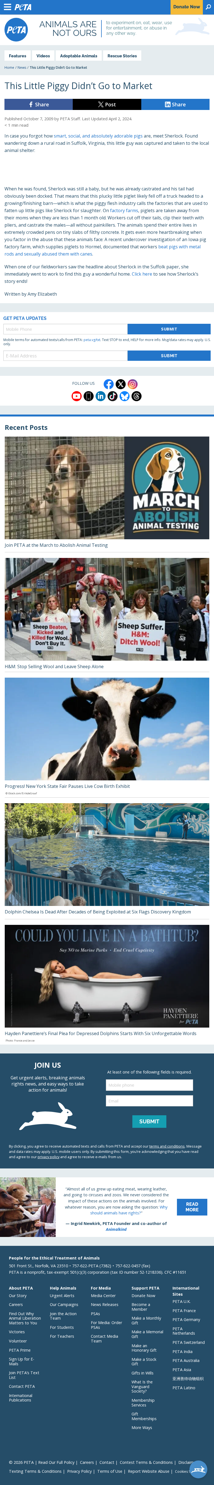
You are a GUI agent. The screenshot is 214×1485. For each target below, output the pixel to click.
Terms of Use (109, 1471)
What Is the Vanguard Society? (142, 1386)
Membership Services (143, 1403)
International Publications (20, 1398)
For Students (62, 1327)
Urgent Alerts (62, 1295)
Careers (16, 1304)
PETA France (184, 1310)
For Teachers (62, 1336)
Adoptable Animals (78, 55)
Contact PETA (22, 1386)
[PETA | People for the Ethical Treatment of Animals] (16, 29)
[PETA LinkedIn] (101, 396)
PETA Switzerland (188, 1342)
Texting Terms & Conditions (35, 1471)
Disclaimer (187, 1462)
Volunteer (18, 1341)
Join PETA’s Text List (24, 1375)
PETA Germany (186, 1319)
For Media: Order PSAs (106, 1325)
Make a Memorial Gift (147, 1334)
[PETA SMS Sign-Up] (89, 396)
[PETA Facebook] (109, 384)
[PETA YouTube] (77, 396)
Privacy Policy (79, 1471)
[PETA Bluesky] (125, 396)
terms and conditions (167, 1146)
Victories (17, 1331)
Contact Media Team (104, 1339)
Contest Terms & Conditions (146, 1462)
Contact (106, 1462)
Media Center (103, 1295)
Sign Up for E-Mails (21, 1361)
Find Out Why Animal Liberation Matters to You (25, 1318)
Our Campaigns (64, 1304)
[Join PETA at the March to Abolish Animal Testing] (107, 494)
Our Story (17, 1295)
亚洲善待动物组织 (188, 1378)
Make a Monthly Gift (146, 1320)
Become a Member (141, 1307)
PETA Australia (186, 1360)
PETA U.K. (181, 1301)
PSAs (95, 1313)
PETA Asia (181, 1369)
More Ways (142, 1427)
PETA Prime (20, 1350)
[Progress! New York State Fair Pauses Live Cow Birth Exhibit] (107, 737)
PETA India (182, 1351)
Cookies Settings (188, 1472)
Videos (43, 55)
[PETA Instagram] (133, 384)
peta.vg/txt (92, 339)
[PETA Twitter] (121, 384)
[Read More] (107, 1207)
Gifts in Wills (143, 1373)
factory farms (124, 210)
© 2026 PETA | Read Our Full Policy (41, 1462)
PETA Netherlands (183, 1331)
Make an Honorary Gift (144, 1348)
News (22, 67)
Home (9, 67)
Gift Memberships (144, 1416)
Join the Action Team (63, 1316)
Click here (142, 274)
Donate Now (143, 1295)
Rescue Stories (122, 55)
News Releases (104, 1304)
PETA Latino (183, 1387)
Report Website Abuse (148, 1471)
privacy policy (48, 1156)
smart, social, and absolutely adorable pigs (98, 136)
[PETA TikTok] (113, 396)
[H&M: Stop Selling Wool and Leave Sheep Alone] (107, 615)
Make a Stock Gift (144, 1362)
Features (17, 55)
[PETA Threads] (137, 396)
